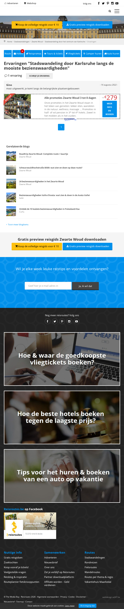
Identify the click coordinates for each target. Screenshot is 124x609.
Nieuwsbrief (51, 562)
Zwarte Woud (37, 41)
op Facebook (23, 509)
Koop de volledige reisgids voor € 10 (38, 24)
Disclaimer (81, 596)
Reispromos (35, 53)
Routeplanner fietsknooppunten (21, 581)
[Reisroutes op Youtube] (117, 3)
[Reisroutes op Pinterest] (108, 3)
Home (9, 41)
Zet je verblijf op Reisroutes (59, 572)
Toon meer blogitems (18, 224)
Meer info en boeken (110, 109)
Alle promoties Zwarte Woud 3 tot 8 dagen (70, 98)
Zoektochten (11, 562)
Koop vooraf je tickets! (16, 567)
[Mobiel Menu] (116, 11)
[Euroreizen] (70, 119)
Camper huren (94, 53)
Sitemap (20, 601)
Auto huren (113, 53)
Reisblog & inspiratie (15, 577)
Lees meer (70, 605)
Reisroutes (17, 11)
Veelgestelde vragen (15, 572)
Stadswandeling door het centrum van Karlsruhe (65, 41)
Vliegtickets (74, 53)
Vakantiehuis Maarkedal (98, 581)
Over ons (49, 567)
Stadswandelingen (22, 41)
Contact (28, 601)
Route (8, 53)
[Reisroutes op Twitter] (103, 3)
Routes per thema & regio (99, 577)
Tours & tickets (55, 53)
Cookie (71, 596)
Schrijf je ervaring (39, 76)
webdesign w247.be (111, 597)
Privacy (63, 596)
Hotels (19, 52)
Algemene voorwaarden (48, 596)
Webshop (31, 3)
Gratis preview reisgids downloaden (89, 24)
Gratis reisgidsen (13, 557)
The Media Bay (12, 596)
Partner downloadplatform (59, 577)
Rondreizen (91, 562)
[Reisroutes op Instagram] (112, 3)
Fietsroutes (91, 567)
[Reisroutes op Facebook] (99, 3)
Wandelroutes (92, 572)
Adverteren (12, 3)
